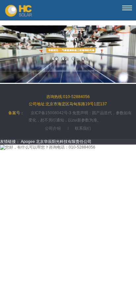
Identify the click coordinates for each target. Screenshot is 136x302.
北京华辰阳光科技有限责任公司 (63, 141)
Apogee (28, 141)
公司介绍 (53, 128)
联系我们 (83, 128)
